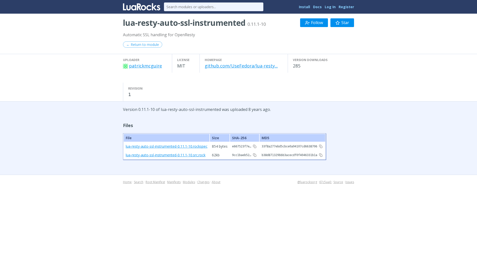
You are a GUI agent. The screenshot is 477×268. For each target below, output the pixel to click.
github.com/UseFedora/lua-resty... (241, 66)
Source (338, 182)
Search (138, 182)
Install (304, 6)
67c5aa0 (325, 182)
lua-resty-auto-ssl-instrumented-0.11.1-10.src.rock (165, 155)
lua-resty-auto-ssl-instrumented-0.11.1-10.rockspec (166, 146)
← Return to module (142, 44)
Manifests (174, 182)
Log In (330, 6)
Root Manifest (155, 182)
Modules (189, 182)
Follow (317, 22)
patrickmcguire (145, 66)
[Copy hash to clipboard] (254, 146)
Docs (317, 6)
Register (346, 6)
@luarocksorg (307, 182)
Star (345, 22)
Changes (203, 182)
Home (127, 182)
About (216, 182)
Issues (349, 182)
